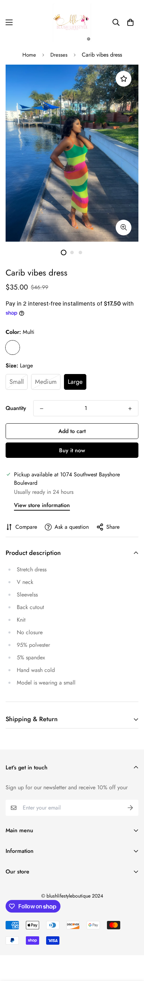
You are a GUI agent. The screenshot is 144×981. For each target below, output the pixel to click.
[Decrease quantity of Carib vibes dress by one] (42, 409)
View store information (42, 505)
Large (75, 381)
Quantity (16, 408)
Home (29, 55)
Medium (46, 381)
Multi (13, 347)
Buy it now (72, 450)
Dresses (58, 55)
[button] (130, 22)
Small (16, 381)
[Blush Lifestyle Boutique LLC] (72, 22)
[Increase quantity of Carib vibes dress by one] (130, 409)
